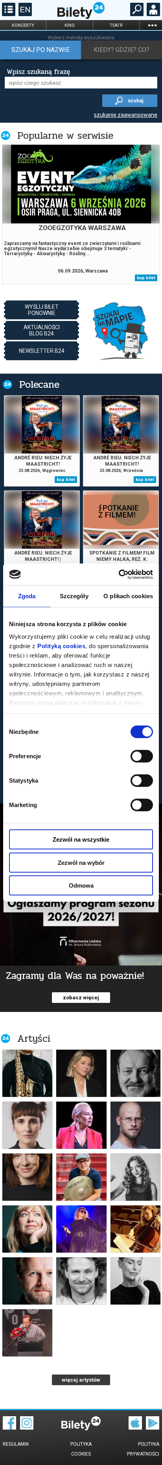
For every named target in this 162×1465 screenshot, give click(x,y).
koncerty (23, 25)
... (152, 24)
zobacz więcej (81, 998)
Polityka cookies (81, 1449)
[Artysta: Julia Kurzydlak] (135, 1177)
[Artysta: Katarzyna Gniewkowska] (81, 1125)
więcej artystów (81, 1380)
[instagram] (26, 1427)
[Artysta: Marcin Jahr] (81, 1177)
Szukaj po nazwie (40, 49)
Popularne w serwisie (65, 135)
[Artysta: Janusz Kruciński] (81, 1281)
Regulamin (16, 1444)
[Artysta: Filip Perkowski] (27, 1281)
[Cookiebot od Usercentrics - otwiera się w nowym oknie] (118, 574)
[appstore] (135, 1427)
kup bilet (146, 277)
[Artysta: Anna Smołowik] (81, 1073)
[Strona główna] (81, 17)
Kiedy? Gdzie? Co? (121, 49)
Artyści (33, 1038)
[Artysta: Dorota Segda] (27, 1229)
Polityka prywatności (143, 1449)
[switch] (142, 756)
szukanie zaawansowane (125, 115)
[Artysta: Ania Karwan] (81, 1229)
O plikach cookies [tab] (128, 596)
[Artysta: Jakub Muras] (27, 1073)
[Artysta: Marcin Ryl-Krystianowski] (135, 1125)
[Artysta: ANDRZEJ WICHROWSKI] (135, 1073)
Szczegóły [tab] (74, 596)
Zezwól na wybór (81, 862)
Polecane (39, 384)
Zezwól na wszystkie (81, 839)
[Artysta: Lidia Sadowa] (27, 1177)
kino (69, 25)
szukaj (136, 100)
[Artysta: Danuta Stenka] (135, 1281)
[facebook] (9, 1427)
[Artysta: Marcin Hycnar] (27, 1333)
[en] (24, 14)
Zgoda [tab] (27, 596)
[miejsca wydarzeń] (120, 330)
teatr (116, 25)
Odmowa (81, 885)
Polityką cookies (61, 645)
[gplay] (152, 1427)
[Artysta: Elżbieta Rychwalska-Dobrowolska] (135, 1229)
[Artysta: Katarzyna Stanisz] (27, 1125)
